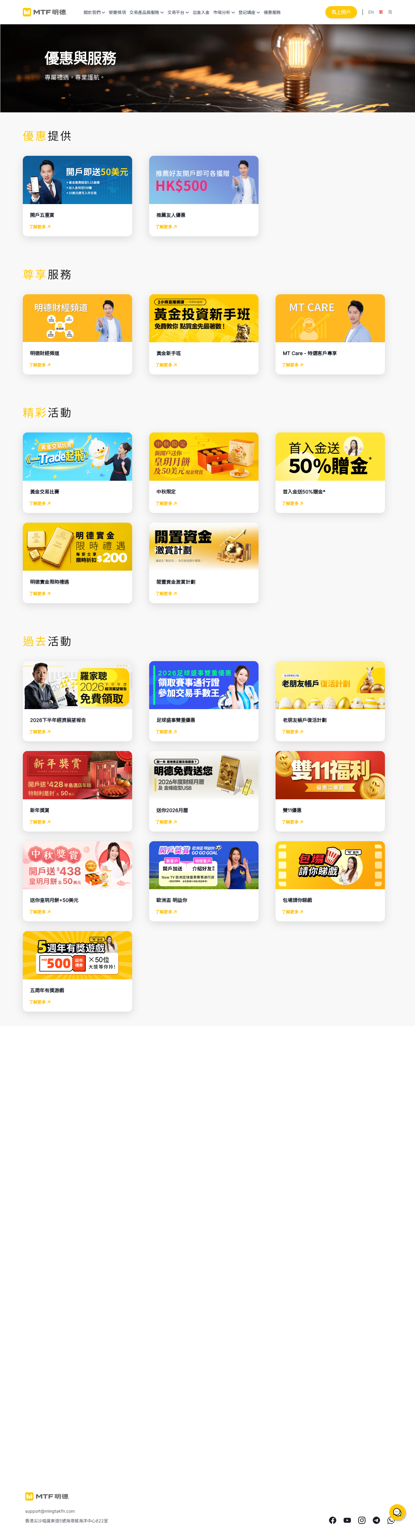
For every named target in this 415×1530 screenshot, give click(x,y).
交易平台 (175, 12)
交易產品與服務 (144, 12)
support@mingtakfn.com (50, 1511)
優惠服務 (272, 12)
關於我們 (92, 12)
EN (371, 12)
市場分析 (221, 12)
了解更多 (38, 226)
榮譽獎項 (117, 12)
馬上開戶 (341, 12)
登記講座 (247, 12)
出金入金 (201, 12)
